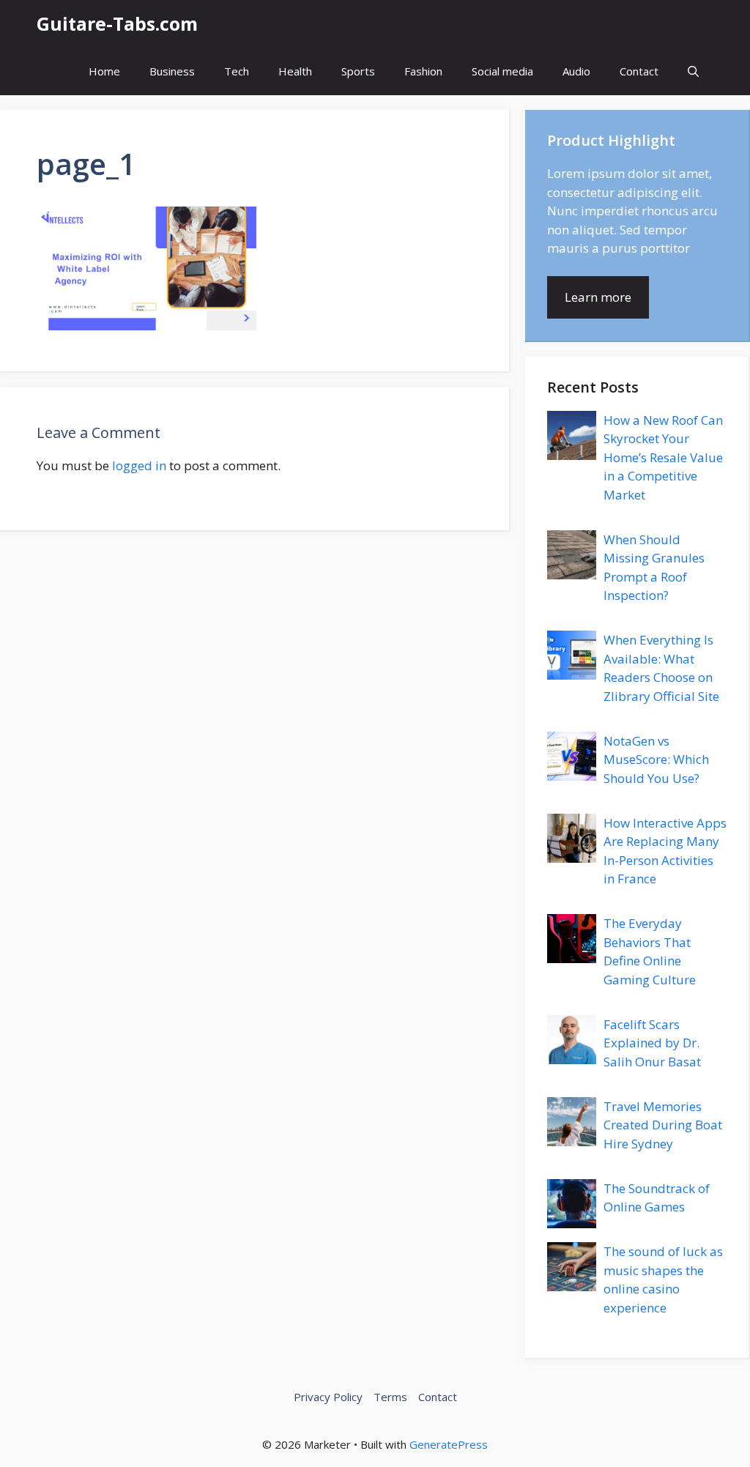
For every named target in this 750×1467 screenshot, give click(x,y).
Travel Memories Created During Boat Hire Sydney (663, 1125)
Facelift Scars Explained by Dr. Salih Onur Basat (652, 1043)
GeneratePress (448, 1444)
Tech (236, 71)
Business (172, 71)
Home (104, 71)
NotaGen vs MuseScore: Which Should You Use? (656, 759)
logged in (139, 465)
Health (295, 71)
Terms (390, 1396)
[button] (693, 71)
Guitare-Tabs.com (117, 23)
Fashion (423, 71)
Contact (639, 71)
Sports (358, 71)
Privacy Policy (328, 1396)
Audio (576, 71)
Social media (502, 71)
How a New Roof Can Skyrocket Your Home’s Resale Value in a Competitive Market (663, 457)
